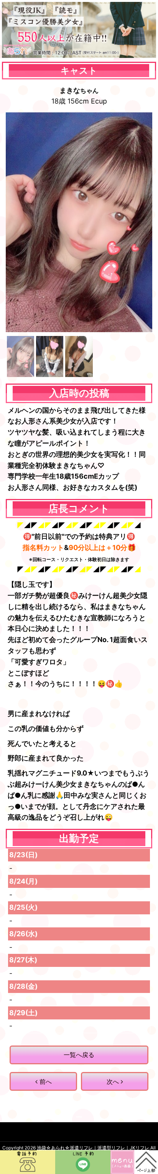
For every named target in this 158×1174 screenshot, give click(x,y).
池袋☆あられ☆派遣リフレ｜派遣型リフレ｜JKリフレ (93, 1148)
